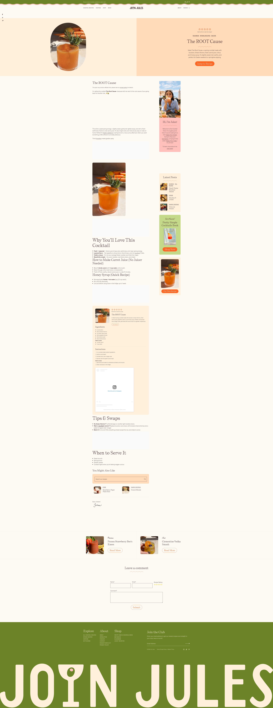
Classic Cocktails (136, 487)
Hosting (98, 8)
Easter (213, 36)
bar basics (165, 139)
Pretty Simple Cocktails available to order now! (94, 2)
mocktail (101, 426)
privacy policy (123, 87)
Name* (112, 582)
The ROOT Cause (205, 41)
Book (109, 8)
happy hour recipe (171, 135)
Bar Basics (117, 637)
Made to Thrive (171, 649)
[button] (200, 29)
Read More (115, 550)
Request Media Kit (105, 643)
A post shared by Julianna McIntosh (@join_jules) (114, 409)
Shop (104, 8)
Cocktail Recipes (88, 8)
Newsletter (103, 637)
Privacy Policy (104, 645)
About (179, 8)
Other (104, 487)
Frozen (171, 195)
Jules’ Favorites (119, 641)
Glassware (117, 639)
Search (185, 8)
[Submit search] (145, 479)
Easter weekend (108, 133)
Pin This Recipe (170, 291)
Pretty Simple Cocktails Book (123, 635)
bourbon (99, 139)
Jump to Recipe (204, 63)
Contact (102, 641)
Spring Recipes (205, 36)
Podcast (102, 639)
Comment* (113, 591)
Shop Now (170, 249)
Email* (134, 582)
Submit (187, 643)
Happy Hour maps (171, 141)
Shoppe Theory (163, 649)
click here (170, 148)
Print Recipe (115, 324)
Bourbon (196, 36)
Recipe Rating (158, 582)
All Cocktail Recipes (89, 635)
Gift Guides (86, 641)
